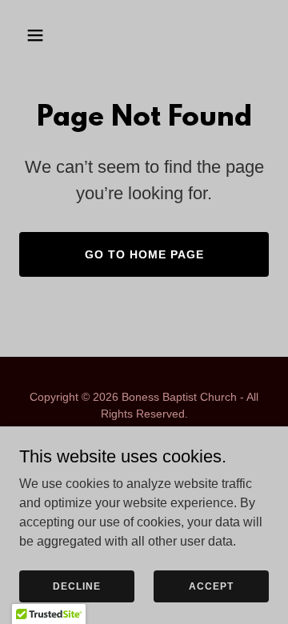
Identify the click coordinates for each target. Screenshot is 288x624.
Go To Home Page (144, 254)
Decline (77, 585)
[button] (47, 35)
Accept (211, 585)
